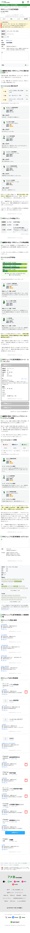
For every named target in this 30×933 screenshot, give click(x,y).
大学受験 (17, 881)
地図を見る (4, 629)
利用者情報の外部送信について (19, 898)
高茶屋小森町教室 (5, 666)
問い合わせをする (4, 609)
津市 (13, 6)
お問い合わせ (12, 901)
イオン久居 (4, 705)
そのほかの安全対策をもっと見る (15, 601)
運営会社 (6, 901)
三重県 (10, 6)
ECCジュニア (9, 40)
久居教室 (4, 724)
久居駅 (16, 6)
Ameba (9, 917)
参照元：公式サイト (24, 378)
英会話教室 (6, 6)
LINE (11, 881)
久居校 (3, 845)
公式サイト (15, 832)
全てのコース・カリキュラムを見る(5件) (19, 411)
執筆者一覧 (6, 895)
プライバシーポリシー (7, 898)
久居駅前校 (4, 689)
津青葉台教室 (4, 656)
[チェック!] (26, 692)
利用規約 (24, 895)
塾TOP (2, 6)
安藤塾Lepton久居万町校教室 (8, 743)
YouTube (16, 884)
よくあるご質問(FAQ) (21, 901)
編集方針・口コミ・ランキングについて (15, 892)
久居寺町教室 (4, 624)
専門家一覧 (12, 895)
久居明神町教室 (4, 645)
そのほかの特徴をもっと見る (15, 590)
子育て (25, 881)
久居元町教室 (4, 635)
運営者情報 (18, 895)
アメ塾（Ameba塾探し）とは (17, 889)
